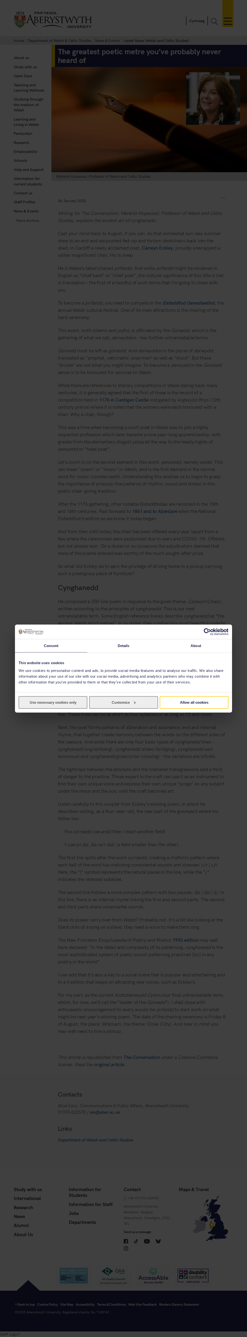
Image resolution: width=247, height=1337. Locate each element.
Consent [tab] (51, 646)
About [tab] (196, 646)
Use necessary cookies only (53, 702)
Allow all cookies (194, 702)
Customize (121, 702)
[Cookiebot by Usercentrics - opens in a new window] (207, 631)
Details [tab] (124, 646)
